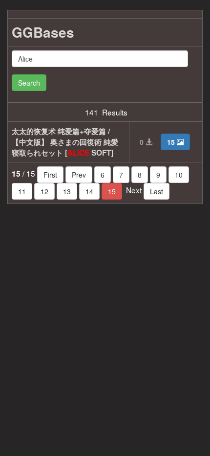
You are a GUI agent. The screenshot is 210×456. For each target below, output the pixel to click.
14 (89, 191)
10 (179, 175)
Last (156, 191)
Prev (79, 175)
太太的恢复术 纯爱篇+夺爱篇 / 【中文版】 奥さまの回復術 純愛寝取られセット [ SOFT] (65, 142)
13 (67, 191)
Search (29, 83)
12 (44, 191)
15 (112, 191)
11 (22, 191)
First (50, 175)
